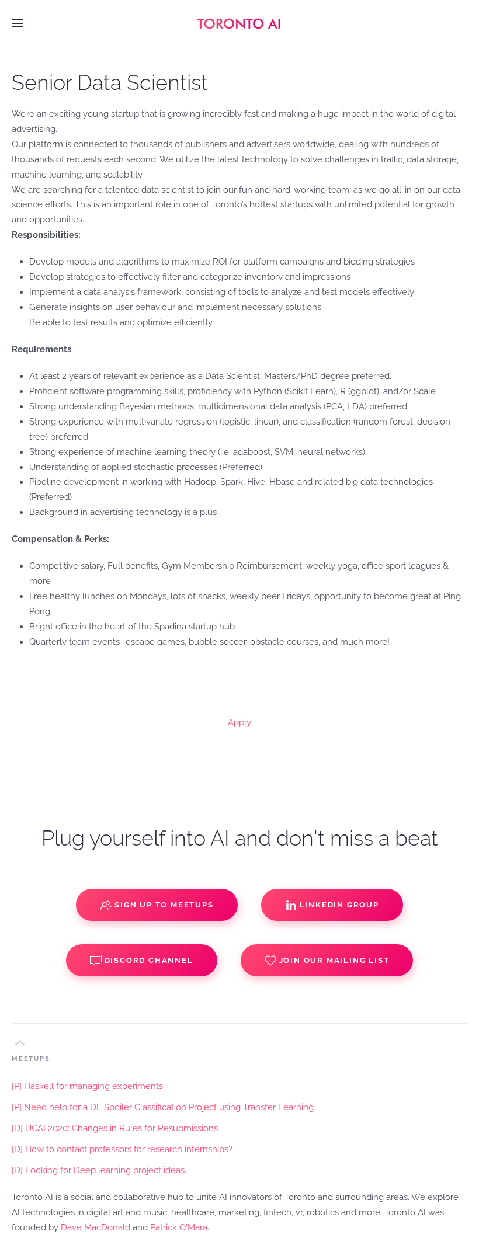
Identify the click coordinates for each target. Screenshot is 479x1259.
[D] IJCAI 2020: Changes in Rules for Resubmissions (115, 1128)
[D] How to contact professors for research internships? (122, 1149)
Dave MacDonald (95, 1227)
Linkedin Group (339, 904)
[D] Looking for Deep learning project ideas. (99, 1170)
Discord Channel (149, 960)
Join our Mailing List (334, 960)
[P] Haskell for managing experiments (87, 1086)
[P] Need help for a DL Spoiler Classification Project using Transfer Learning (163, 1107)
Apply (239, 722)
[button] (17, 23)
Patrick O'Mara (178, 1227)
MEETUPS (31, 1059)
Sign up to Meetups (163, 904)
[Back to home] (239, 23)
